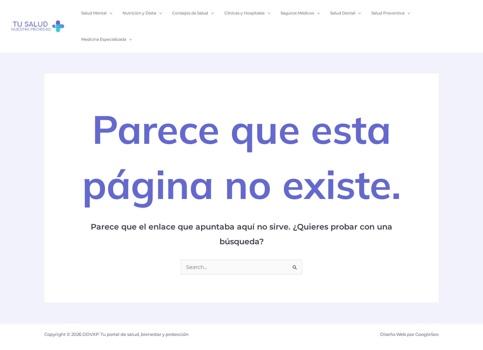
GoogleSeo (427, 334)
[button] (109, 13)
